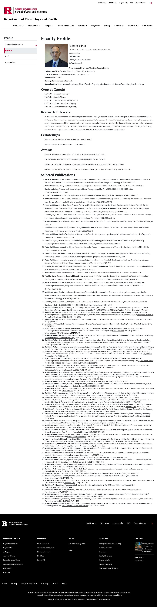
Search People (141, 3)
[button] (36, 45)
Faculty (8, 50)
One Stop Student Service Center (13, 564)
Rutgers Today (7, 548)
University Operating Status (77, 544)
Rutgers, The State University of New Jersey (73, 599)
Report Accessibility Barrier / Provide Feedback (104, 595)
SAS (131, 3)
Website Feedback (29, 583)
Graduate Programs (105, 564)
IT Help (14, 583)
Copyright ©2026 (53, 599)
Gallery (107, 25)
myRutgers (6, 552)
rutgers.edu (123, 3)
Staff (7, 56)
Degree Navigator (104, 560)
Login (64, 583)
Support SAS (41, 560)
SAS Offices (40, 556)
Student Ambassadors (14, 44)
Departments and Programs (45, 548)
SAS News (112, 3)
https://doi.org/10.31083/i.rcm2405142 (111, 211)
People (48, 25)
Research (82, 25)
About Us (17, 25)
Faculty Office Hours (105, 556)
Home (4, 583)
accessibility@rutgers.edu (71, 595)
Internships (102, 552)
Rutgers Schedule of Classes (11, 560)
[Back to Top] (152, 601)
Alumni (117, 25)
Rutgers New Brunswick (10, 544)
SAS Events (102, 3)
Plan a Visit (6, 572)
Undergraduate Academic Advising (110, 544)
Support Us (133, 25)
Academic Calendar (9, 556)
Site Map (44, 583)
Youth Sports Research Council (108, 568)
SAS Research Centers (43, 552)
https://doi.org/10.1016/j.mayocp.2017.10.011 (130, 310)
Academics (33, 25)
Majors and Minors (43, 544)
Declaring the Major (105, 548)
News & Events (64, 25)
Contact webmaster (104, 599)
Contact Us (147, 25)
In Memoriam (10, 62)
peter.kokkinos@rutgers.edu (61, 81)
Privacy (71, 550)
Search (55, 583)
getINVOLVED (7, 568)
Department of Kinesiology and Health (30, 19)
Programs (95, 25)
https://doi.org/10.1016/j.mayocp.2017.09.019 (62, 333)
